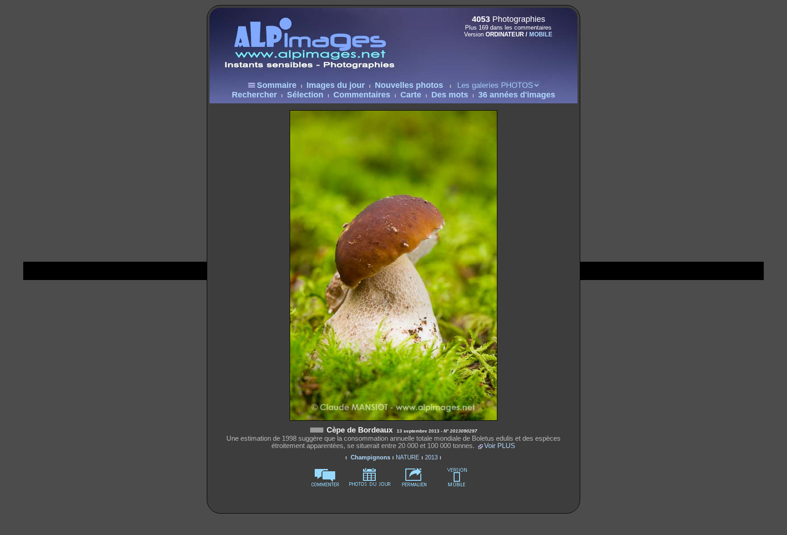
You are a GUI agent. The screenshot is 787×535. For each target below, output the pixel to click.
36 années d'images (516, 94)
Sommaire (276, 85)
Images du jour (336, 85)
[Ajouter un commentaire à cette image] (325, 484)
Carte (410, 94)
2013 (431, 457)
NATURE (407, 457)
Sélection (305, 94)
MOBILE (540, 34)
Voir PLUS (499, 445)
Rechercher (254, 94)
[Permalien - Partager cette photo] (414, 484)
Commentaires (361, 94)
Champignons (370, 457)
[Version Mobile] (505, 53)
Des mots (449, 94)
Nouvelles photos (409, 85)
